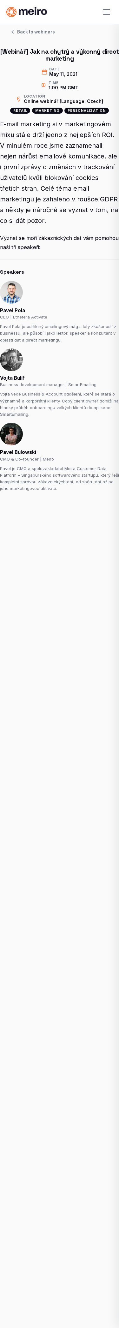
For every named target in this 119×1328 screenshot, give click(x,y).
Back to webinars (36, 31)
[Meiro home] (37, 12)
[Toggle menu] (107, 12)
